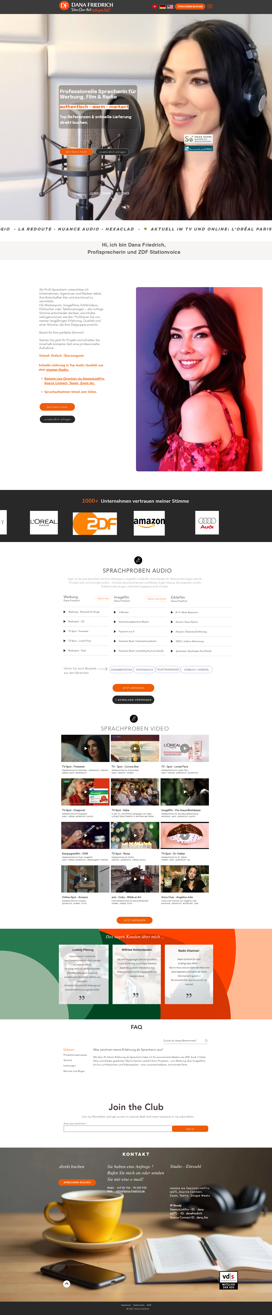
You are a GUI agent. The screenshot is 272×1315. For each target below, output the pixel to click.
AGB (149, 1305)
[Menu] (209, 6)
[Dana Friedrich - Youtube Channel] (155, 6)
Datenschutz (138, 1305)
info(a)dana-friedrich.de (130, 1191)
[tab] (75, 1049)
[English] (168, 6)
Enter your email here (74, 1123)
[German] (161, 6)
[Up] (114, 203)
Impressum (126, 1305)
